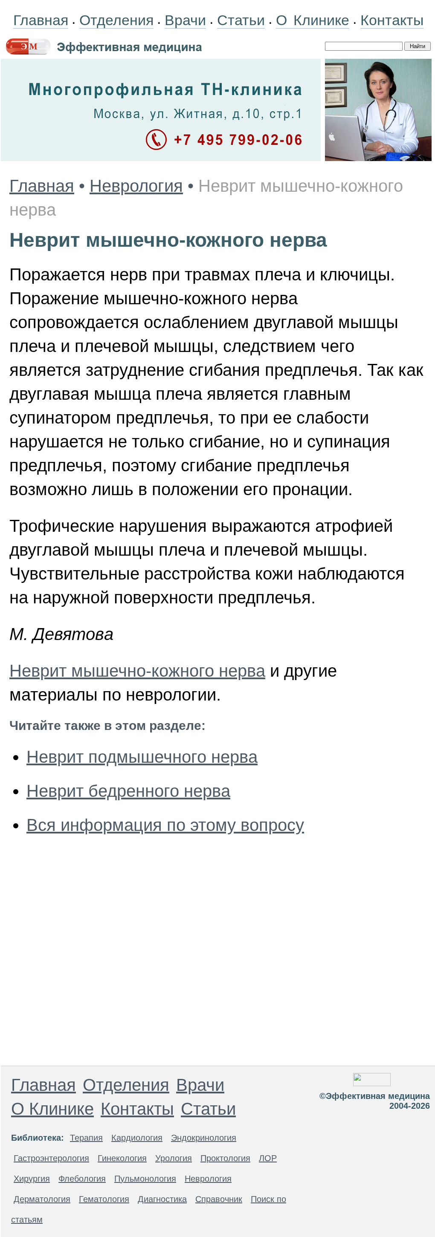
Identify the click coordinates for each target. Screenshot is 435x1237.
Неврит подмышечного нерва (142, 756)
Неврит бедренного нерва (128, 790)
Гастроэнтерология (51, 1158)
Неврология (136, 185)
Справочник (218, 1199)
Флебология (82, 1178)
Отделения (116, 20)
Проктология (225, 1158)
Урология (173, 1158)
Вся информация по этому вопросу (165, 825)
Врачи (185, 20)
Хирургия (32, 1178)
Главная (40, 20)
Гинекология (122, 1158)
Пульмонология (145, 1178)
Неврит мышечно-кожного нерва (137, 670)
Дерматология (42, 1199)
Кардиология (136, 1137)
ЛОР (268, 1158)
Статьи (241, 20)
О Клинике (312, 20)
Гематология (104, 1199)
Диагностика (162, 1199)
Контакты (391, 20)
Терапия (86, 1137)
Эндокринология (203, 1137)
